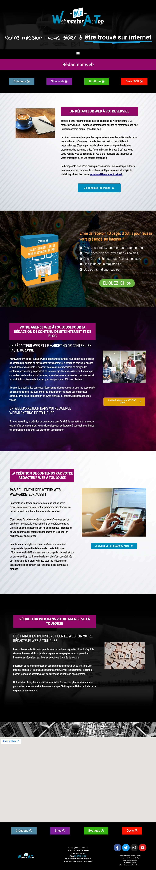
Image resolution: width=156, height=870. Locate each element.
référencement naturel (74, 129)
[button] (78, 53)
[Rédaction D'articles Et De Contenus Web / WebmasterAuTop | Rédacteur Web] (117, 847)
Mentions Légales (130, 862)
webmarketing (20, 421)
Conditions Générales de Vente (130, 865)
